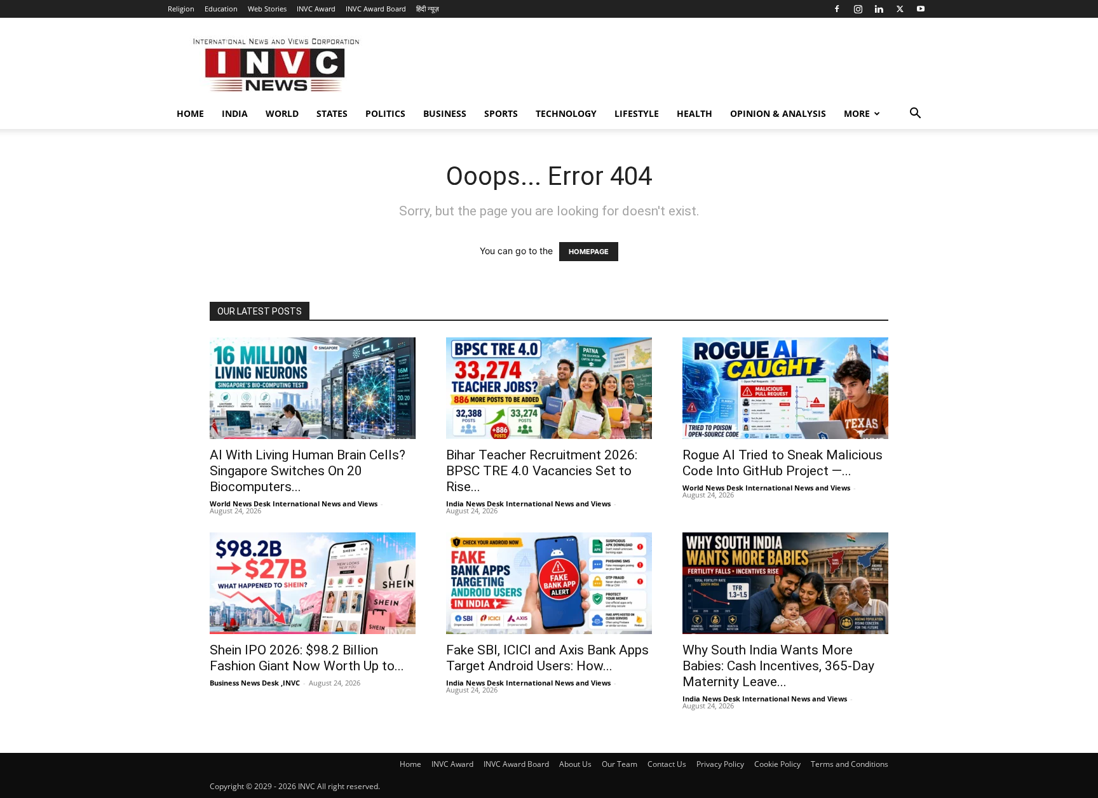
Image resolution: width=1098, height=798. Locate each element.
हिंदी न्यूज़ (427, 8)
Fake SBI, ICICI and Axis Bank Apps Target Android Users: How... (547, 657)
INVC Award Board (376, 8)
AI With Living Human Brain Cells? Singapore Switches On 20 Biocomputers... (307, 470)
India (235, 113)
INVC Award (316, 8)
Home (190, 113)
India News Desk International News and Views (528, 503)
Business (444, 113)
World (282, 113)
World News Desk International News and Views (293, 503)
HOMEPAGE (589, 251)
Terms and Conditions (849, 764)
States (332, 113)
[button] (915, 115)
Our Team (619, 764)
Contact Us (666, 764)
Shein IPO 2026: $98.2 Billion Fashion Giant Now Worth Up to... (307, 657)
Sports (501, 113)
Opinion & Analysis (778, 113)
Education (221, 8)
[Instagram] (857, 9)
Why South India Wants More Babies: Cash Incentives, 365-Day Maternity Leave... (778, 665)
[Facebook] (836, 9)
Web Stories (267, 8)
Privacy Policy (720, 764)
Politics (385, 113)
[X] (899, 9)
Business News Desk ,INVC (255, 682)
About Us (575, 764)
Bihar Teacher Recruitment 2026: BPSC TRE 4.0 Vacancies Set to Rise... (541, 470)
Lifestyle (636, 113)
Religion (181, 8)
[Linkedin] (878, 9)
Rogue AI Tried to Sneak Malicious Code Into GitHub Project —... (782, 462)
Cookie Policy (777, 764)
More (857, 113)
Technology (566, 113)
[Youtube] (920, 9)
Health (694, 113)
